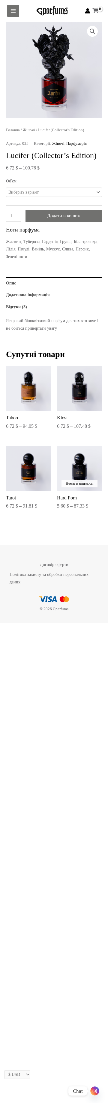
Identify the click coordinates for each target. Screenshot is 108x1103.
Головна (13, 130)
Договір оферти (54, 564)
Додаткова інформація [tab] (28, 295)
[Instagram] (94, 1090)
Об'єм (11, 181)
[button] (92, 31)
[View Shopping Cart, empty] (95, 11)
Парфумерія (76, 143)
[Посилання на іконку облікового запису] (87, 11)
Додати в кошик (63, 215)
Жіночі (29, 130)
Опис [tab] (11, 283)
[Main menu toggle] (13, 11)
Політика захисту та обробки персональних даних (49, 578)
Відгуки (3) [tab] (16, 307)
